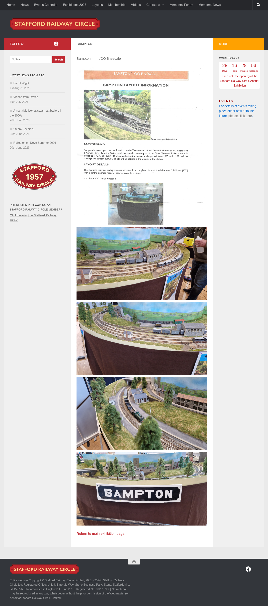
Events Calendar (45, 4)
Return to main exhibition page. (101, 534)
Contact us (153, 4)
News (25, 4)
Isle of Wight (21, 83)
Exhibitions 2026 (74, 4)
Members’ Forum (181, 4)
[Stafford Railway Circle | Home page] (55, 24)
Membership (117, 4)
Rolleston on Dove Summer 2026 (34, 142)
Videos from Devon (25, 96)
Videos (136, 4)
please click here (240, 115)
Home (11, 4)
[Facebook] (56, 44)
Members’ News (210, 4)
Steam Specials (23, 129)
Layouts (97, 4)
